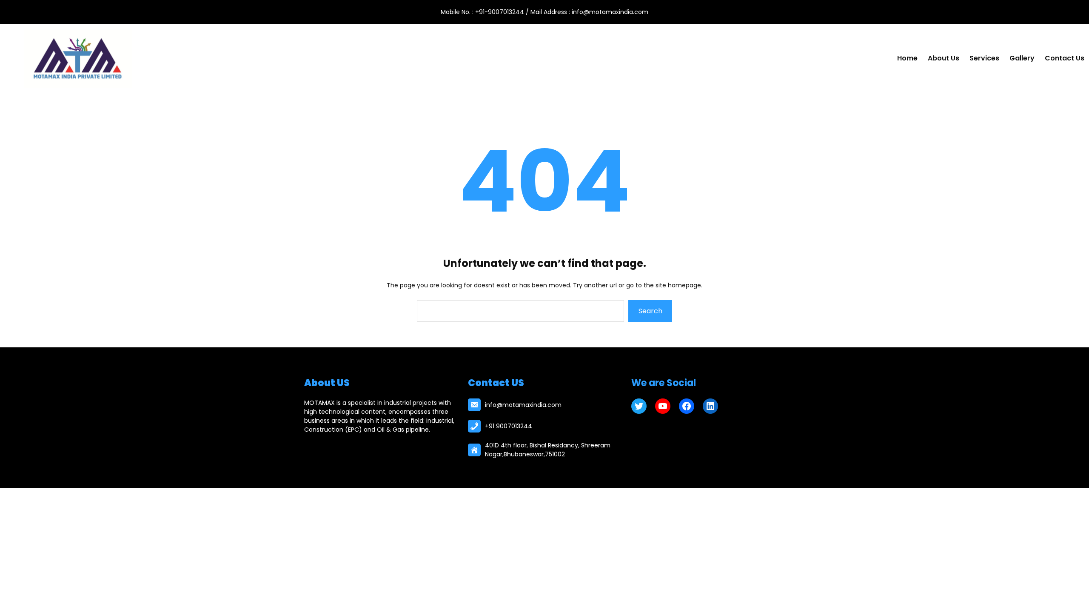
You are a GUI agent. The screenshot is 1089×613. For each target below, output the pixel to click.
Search (650, 311)
